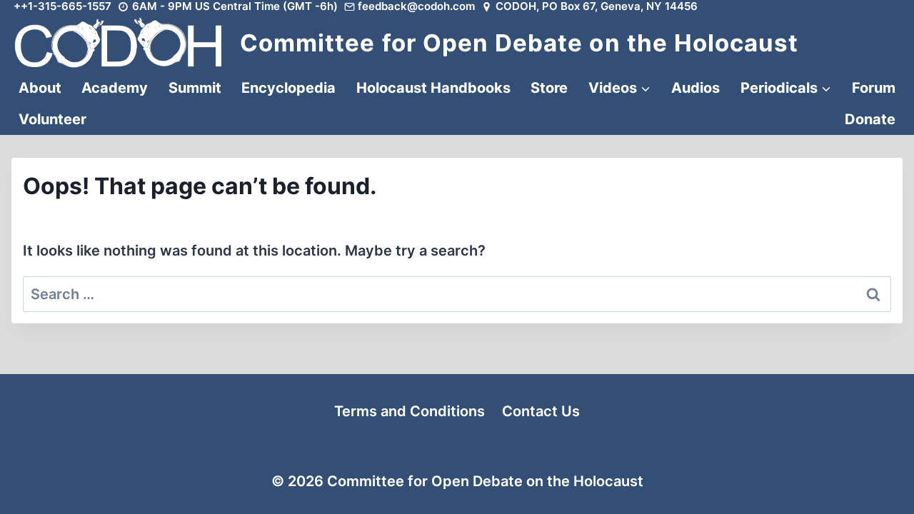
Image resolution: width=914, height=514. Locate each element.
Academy (114, 87)
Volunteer (52, 119)
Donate (870, 119)
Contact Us (541, 411)
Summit (195, 87)
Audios (695, 87)
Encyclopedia (288, 87)
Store (549, 87)
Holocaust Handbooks (433, 87)
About (40, 87)
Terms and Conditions (409, 411)
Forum (873, 87)
